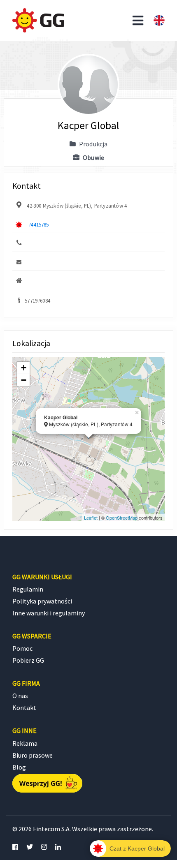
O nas (20, 695)
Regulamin (27, 589)
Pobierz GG (28, 660)
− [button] (23, 380)
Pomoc (22, 648)
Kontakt (24, 707)
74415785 (38, 224)
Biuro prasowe (32, 755)
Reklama (24, 743)
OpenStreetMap (121, 517)
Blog (19, 767)
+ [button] (23, 368)
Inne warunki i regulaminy (48, 613)
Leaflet (91, 517)
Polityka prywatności (42, 601)
